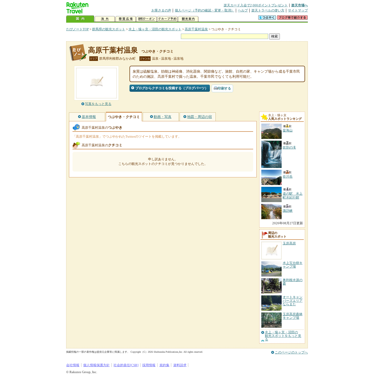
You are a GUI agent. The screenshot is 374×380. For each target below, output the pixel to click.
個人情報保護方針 (96, 365)
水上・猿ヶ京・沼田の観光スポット (154, 29)
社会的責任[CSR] (125, 365)
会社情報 (72, 365)
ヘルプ (243, 10)
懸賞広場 (126, 19)
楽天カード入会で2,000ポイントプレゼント (256, 5)
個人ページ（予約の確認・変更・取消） (204, 10)
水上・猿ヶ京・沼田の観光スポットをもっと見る (283, 336)
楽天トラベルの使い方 (267, 10)
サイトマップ (298, 10)
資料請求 (179, 365)
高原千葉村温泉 (196, 29)
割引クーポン (146, 19)
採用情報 (148, 365)
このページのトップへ (291, 352)
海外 (105, 19)
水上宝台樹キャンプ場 (293, 264)
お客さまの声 (161, 10)
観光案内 (188, 19)
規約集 (164, 365)
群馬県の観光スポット (108, 29)
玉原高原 (289, 243)
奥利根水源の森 (293, 281)
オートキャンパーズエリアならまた (293, 300)
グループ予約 (167, 19)
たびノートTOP (77, 29)
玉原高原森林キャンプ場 (293, 316)
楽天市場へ (299, 5)
